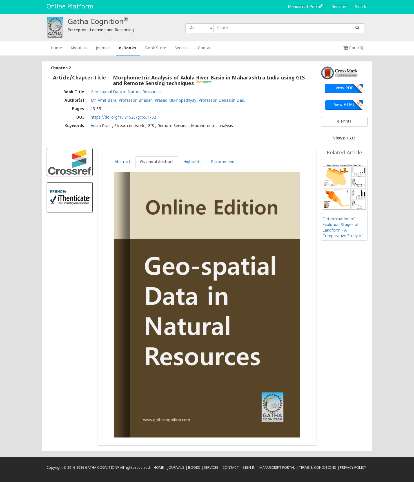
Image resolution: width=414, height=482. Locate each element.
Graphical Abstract (157, 162)
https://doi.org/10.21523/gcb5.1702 (123, 117)
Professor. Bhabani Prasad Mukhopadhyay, (159, 100)
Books (194, 468)
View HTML (344, 105)
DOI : (81, 117)
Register (339, 7)
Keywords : (75, 126)
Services (182, 48)
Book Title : (74, 92)
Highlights (192, 162)
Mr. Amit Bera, (105, 100)
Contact (205, 48)
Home (58, 48)
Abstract (122, 162)
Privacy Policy (353, 468)
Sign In (361, 7)
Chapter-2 (61, 68)
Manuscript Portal (305, 7)
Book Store (155, 48)
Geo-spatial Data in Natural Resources (126, 92)
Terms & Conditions (317, 468)
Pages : (79, 109)
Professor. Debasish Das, (222, 100)
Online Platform (69, 7)
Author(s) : (75, 100)
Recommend (222, 162)
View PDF (344, 88)
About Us (78, 48)
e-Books (128, 48)
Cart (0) (355, 48)
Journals (103, 48)
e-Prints (344, 121)
